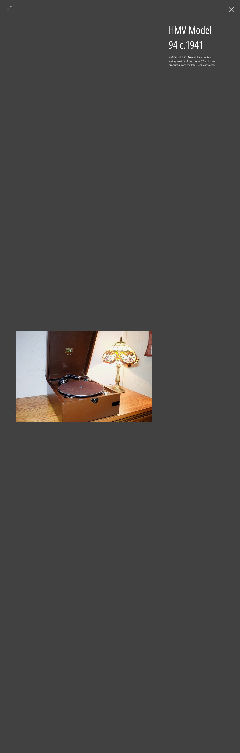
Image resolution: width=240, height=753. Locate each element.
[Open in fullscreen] (9, 8)
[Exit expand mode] (231, 9)
